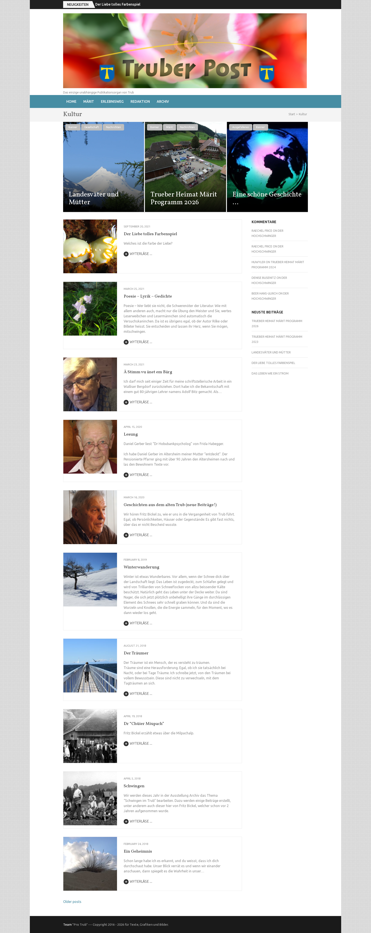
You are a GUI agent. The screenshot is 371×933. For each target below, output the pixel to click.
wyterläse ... (141, 254)
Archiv (163, 101)
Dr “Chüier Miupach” (144, 724)
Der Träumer (136, 653)
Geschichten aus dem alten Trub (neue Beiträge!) (170, 505)
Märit (88, 101)
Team (67, 924)
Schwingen (134, 786)
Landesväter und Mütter (94, 198)
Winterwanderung (141, 567)
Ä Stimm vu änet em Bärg (148, 372)
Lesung (131, 434)
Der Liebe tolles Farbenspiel (150, 234)
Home (71, 101)
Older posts (72, 902)
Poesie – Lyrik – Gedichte (148, 296)
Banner (72, 127)
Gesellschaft (91, 127)
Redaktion (140, 101)
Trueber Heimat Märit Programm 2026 (184, 198)
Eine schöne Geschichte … (267, 198)
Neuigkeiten (77, 4)
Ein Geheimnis (138, 852)
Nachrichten (113, 127)
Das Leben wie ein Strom (115, 4)
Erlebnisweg (112, 101)
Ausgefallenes (240, 127)
